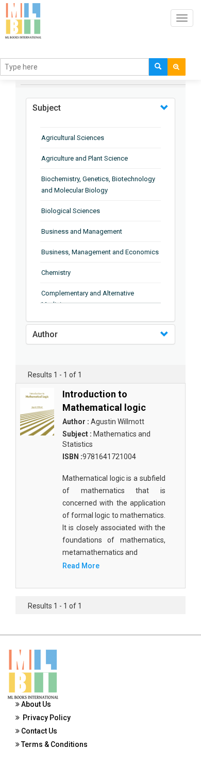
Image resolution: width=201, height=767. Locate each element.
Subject (46, 108)
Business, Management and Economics (100, 252)
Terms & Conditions (54, 744)
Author (45, 334)
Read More (80, 566)
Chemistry (56, 272)
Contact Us (38, 731)
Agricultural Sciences (72, 138)
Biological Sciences (70, 211)
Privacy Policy (45, 717)
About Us (35, 704)
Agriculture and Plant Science (84, 158)
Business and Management (81, 231)
